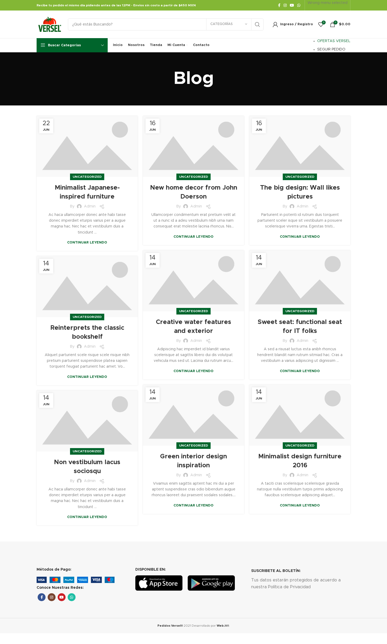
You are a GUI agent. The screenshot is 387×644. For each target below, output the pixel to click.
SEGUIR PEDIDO (331, 49)
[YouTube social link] (292, 5)
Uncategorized (87, 176)
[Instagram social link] (285, 5)
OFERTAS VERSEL (333, 41)
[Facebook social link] (279, 5)
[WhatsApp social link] (299, 5)
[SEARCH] (257, 24)
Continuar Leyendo (87, 242)
